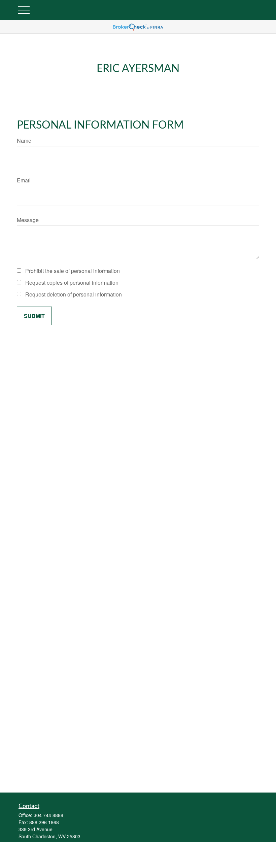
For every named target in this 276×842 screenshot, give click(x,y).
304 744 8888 (48, 815)
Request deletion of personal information (73, 294)
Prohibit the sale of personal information (72, 271)
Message (28, 220)
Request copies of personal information (71, 282)
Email (24, 180)
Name (24, 140)
